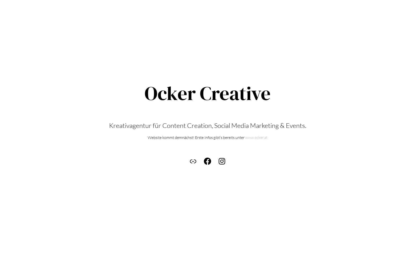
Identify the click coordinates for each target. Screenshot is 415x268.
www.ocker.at (256, 137)
